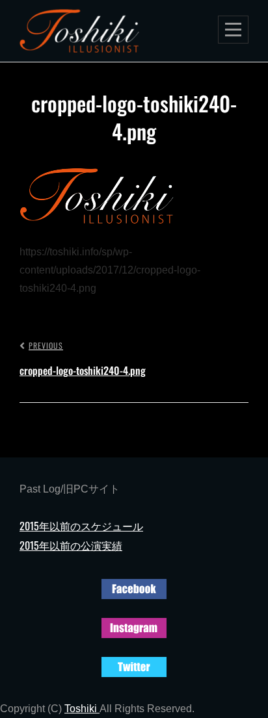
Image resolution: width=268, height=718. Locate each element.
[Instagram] (134, 626)
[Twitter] (134, 665)
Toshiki (82, 708)
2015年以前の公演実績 (71, 545)
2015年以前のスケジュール (81, 525)
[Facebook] (134, 587)
